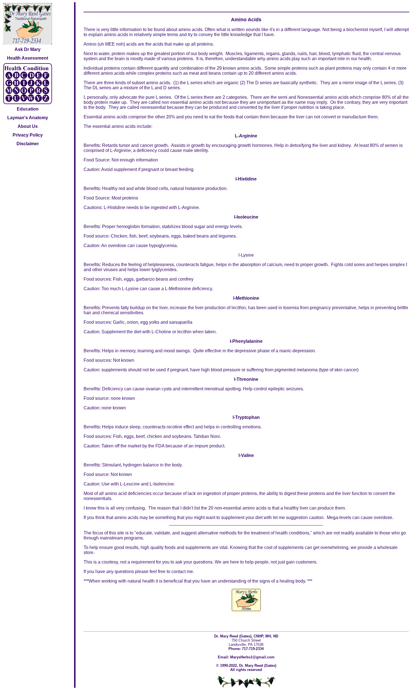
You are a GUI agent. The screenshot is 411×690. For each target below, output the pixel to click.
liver (304, 508)
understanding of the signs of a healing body (261, 581)
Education (28, 109)
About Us (28, 126)
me (190, 571)
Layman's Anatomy (27, 117)
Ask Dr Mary (28, 49)
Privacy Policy (28, 135)
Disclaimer (27, 143)
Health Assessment (27, 58)
